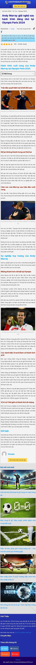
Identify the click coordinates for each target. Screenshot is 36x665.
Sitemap (18, 660)
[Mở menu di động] (10, 6)
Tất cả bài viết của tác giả (17, 460)
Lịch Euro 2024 (6, 11)
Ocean (13, 29)
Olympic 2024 (22, 11)
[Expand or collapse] (33, 73)
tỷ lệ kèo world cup (25, 632)
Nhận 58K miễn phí (19, 6)
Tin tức (14, 11)
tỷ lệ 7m (17, 632)
